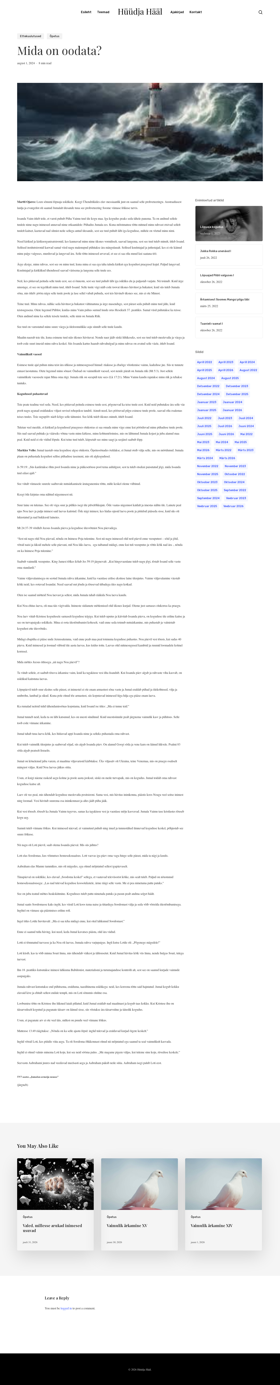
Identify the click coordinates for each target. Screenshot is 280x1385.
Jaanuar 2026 (232, 410)
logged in (66, 1308)
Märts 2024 (205, 458)
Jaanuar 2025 (206, 410)
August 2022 (248, 370)
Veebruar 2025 (207, 506)
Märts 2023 (246, 450)
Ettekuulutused (30, 36)
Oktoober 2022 (235, 474)
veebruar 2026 (233, 506)
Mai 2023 (203, 442)
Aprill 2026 (225, 370)
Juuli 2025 (204, 426)
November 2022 (207, 466)
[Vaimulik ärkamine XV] (139, 1204)
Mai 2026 (203, 450)
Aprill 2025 (204, 370)
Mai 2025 (241, 442)
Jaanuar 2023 (206, 402)
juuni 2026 (226, 434)
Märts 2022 (223, 450)
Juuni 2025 (204, 434)
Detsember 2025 (237, 394)
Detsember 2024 (208, 394)
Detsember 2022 (208, 386)
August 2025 (230, 378)
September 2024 (208, 498)
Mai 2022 (246, 434)
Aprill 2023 (225, 362)
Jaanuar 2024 (232, 402)
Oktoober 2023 (207, 482)
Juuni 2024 (246, 426)
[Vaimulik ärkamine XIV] (223, 1204)
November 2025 (207, 474)
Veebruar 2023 (236, 498)
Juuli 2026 (225, 426)
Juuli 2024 (246, 418)
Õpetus (54, 36)
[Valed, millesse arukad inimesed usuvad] (55, 1204)
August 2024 (206, 378)
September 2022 (235, 490)
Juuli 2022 (204, 418)
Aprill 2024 (247, 362)
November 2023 (235, 466)
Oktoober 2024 (234, 482)
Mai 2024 (222, 442)
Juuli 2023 (225, 418)
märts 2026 (227, 458)
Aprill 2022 (204, 362)
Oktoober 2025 (207, 490)
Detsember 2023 (237, 386)
